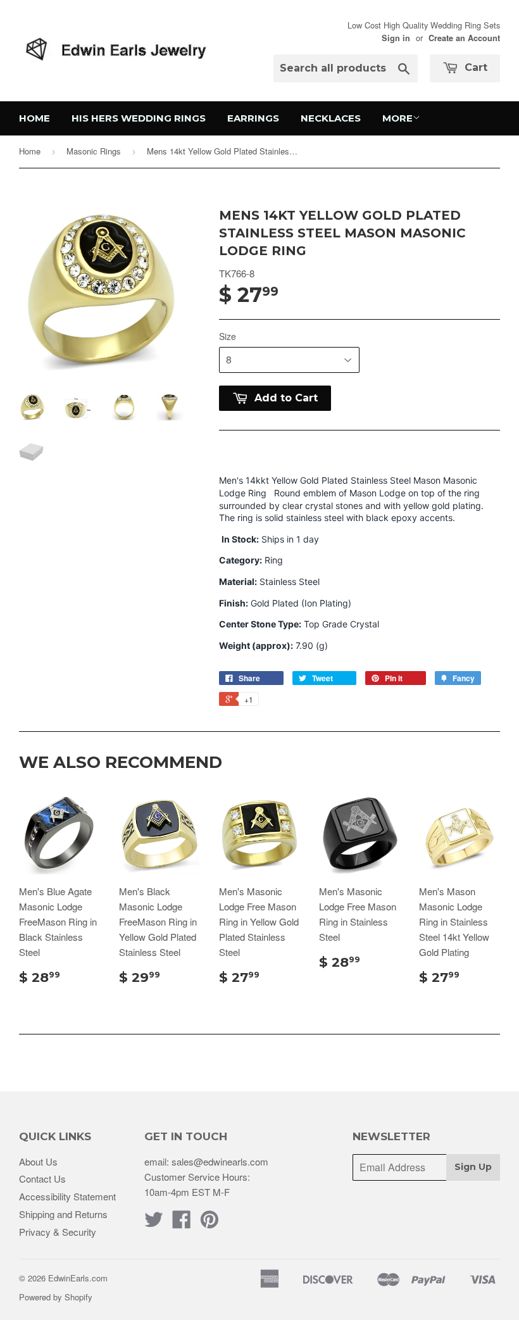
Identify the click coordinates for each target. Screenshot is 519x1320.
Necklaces (331, 118)
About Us (38, 1161)
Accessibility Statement (67, 1196)
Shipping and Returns (63, 1214)
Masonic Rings (93, 151)
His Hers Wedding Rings (139, 118)
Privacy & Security (57, 1231)
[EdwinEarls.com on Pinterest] (209, 1222)
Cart (474, 67)
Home (34, 118)
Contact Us (42, 1178)
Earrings (253, 118)
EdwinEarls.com (78, 1278)
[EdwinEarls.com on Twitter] (153, 1222)
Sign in (396, 38)
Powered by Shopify (55, 1297)
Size (227, 336)
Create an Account (464, 38)
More (397, 118)
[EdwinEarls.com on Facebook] (181, 1222)
